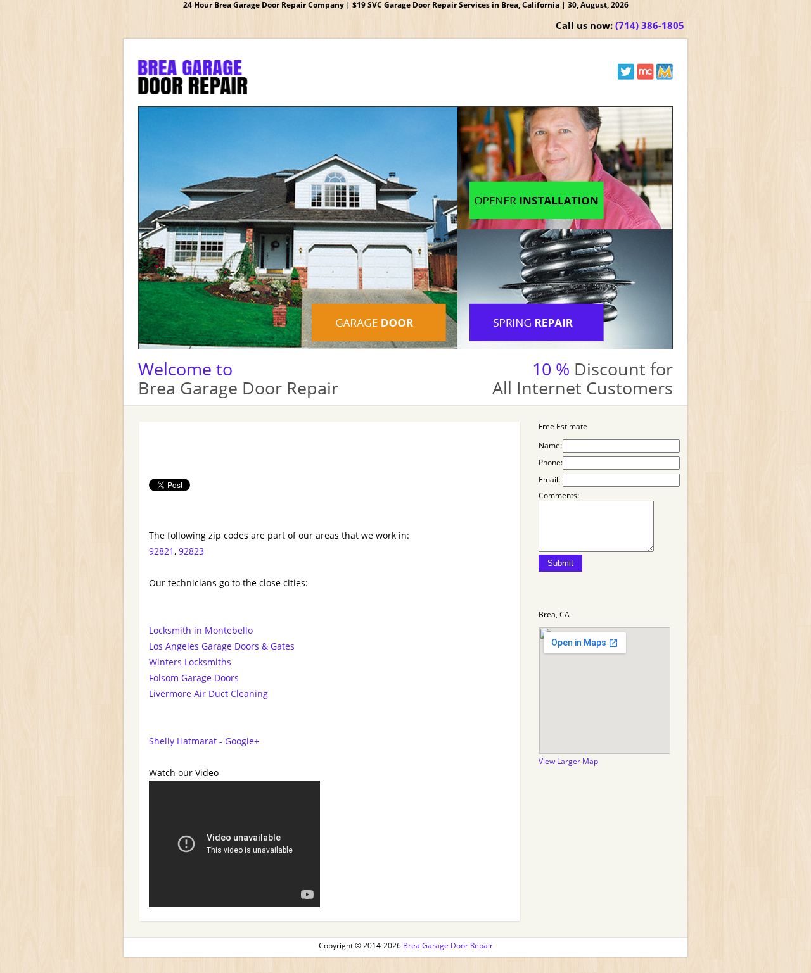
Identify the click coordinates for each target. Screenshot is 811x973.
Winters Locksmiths (190, 662)
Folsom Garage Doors (194, 678)
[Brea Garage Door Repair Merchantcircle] (645, 77)
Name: (550, 445)
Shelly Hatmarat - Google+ (204, 741)
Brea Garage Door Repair (448, 945)
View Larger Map (568, 761)
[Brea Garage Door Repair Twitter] (626, 77)
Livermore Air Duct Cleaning (208, 693)
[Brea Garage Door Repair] (193, 91)
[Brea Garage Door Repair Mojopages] (664, 77)
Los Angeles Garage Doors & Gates (222, 646)
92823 (191, 551)
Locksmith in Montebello (201, 630)
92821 (161, 551)
